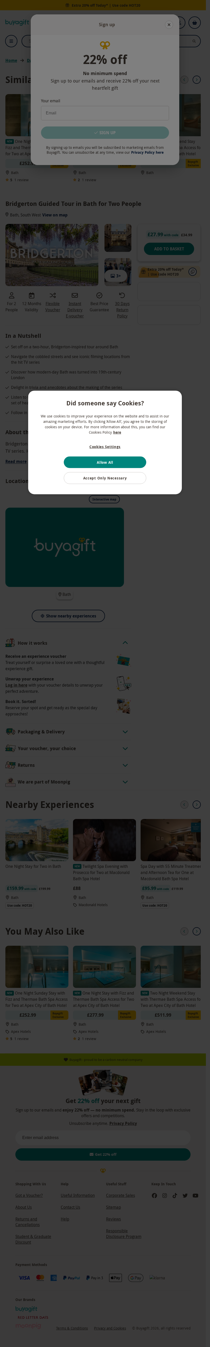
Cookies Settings (105, 446)
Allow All (105, 462)
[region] (105, 442)
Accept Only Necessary (105, 478)
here (117, 432)
